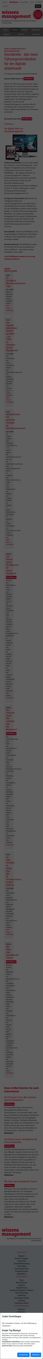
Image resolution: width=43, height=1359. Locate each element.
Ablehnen (36, 1355)
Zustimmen (23, 1355)
